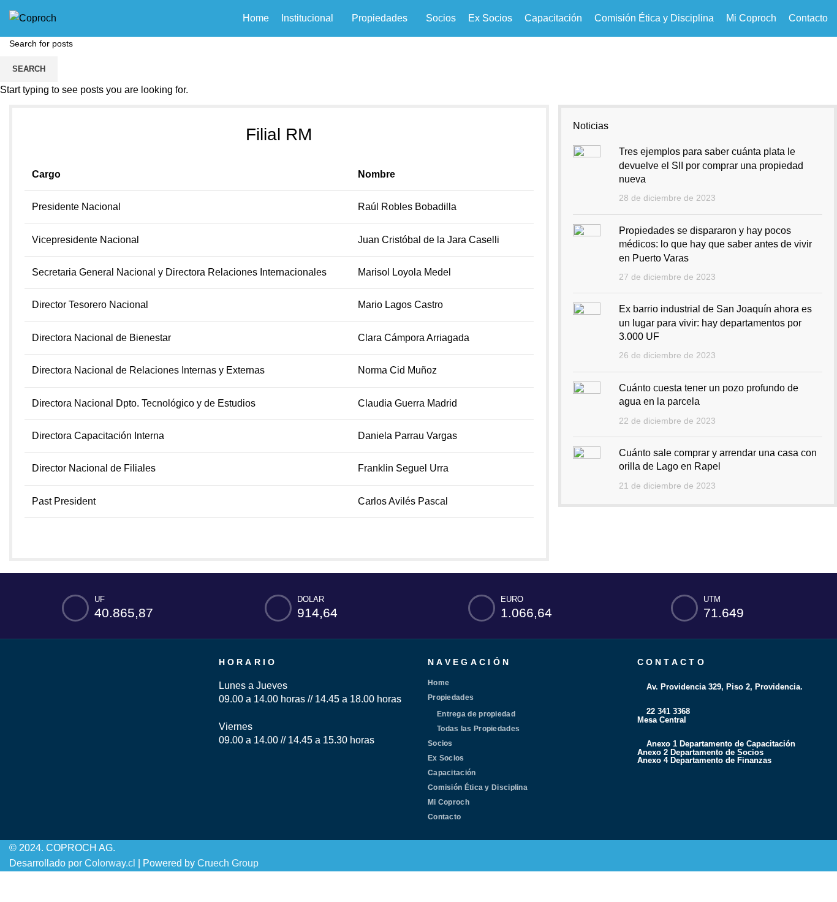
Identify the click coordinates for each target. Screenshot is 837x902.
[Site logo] (32, 17)
